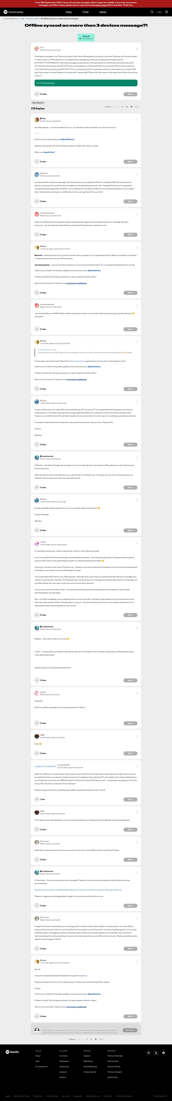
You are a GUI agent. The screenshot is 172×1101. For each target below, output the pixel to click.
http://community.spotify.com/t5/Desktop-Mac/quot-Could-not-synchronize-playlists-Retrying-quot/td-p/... (79, 890)
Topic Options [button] (37, 103)
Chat (85, 12)
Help (69, 12)
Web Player (88, 1061)
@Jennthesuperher (44, 350)
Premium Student (114, 1072)
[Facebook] (163, 1053)
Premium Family (113, 1066)
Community (15, 12)
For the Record (41, 1066)
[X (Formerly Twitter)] (156, 1053)
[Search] (152, 11)
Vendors (62, 1077)
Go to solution (87, 38)
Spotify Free (112, 1077)
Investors (63, 1072)
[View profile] (37, 48)
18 (127, 107)
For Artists (63, 1055)
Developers (64, 1061)
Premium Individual (115, 1055)
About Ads (66, 1096)
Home (16, 18)
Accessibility (77, 1096)
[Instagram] (148, 1053)
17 (122, 107)
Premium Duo (113, 1061)
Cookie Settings (52, 1096)
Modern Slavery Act (93, 1096)
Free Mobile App (90, 1066)
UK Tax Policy (107, 1096)
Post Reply (130, 1030)
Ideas (102, 12)
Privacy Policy (37, 1096)
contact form (79, 361)
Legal (7, 1096)
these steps (100, 5)
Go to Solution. (49, 83)
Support (86, 1055)
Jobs (37, 1061)
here (85, 975)
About (37, 1055)
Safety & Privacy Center (21, 1096)
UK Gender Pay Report (124, 1096)
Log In (159, 12)
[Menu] (166, 12)
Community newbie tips (76, 283)
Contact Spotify (89, 1072)
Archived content (33, 18)
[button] (137, 48)
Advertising (64, 1066)
